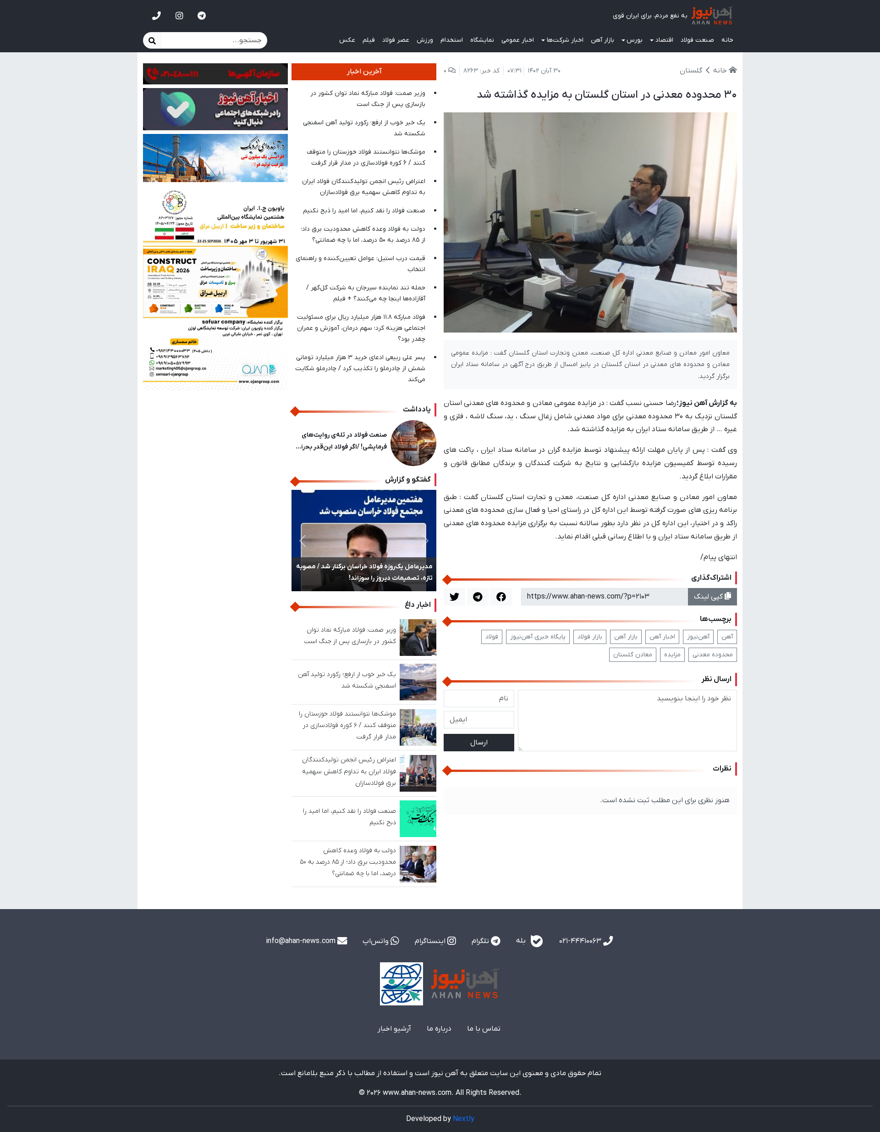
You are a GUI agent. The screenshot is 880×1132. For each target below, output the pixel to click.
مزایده (672, 654)
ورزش (425, 40)
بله (522, 940)
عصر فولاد (395, 40)
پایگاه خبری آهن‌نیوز (538, 637)
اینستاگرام (431, 941)
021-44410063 (581, 941)
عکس (347, 40)
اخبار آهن (662, 637)
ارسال (479, 742)
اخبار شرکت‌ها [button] (565, 40)
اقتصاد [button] (664, 40)
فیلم (369, 40)
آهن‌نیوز (698, 637)
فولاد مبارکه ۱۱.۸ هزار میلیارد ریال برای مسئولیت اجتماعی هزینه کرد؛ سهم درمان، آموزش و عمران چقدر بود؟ (361, 328)
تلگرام (481, 941)
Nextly (463, 1119)
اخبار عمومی (517, 40)
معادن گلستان (632, 654)
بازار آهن (602, 40)
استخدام (451, 40)
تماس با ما (483, 1028)
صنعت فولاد (697, 40)
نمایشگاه (482, 40)
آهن (727, 637)
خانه (727, 40)
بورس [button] (635, 40)
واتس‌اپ (376, 941)
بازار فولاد (590, 637)
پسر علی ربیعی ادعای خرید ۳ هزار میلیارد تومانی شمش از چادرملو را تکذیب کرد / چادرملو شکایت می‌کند (360, 368)
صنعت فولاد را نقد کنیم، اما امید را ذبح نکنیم (364, 210)
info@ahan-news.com (301, 941)
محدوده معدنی (713, 654)
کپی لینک (709, 596)
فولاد (491, 637)
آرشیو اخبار (394, 1028)
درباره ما (439, 1028)
